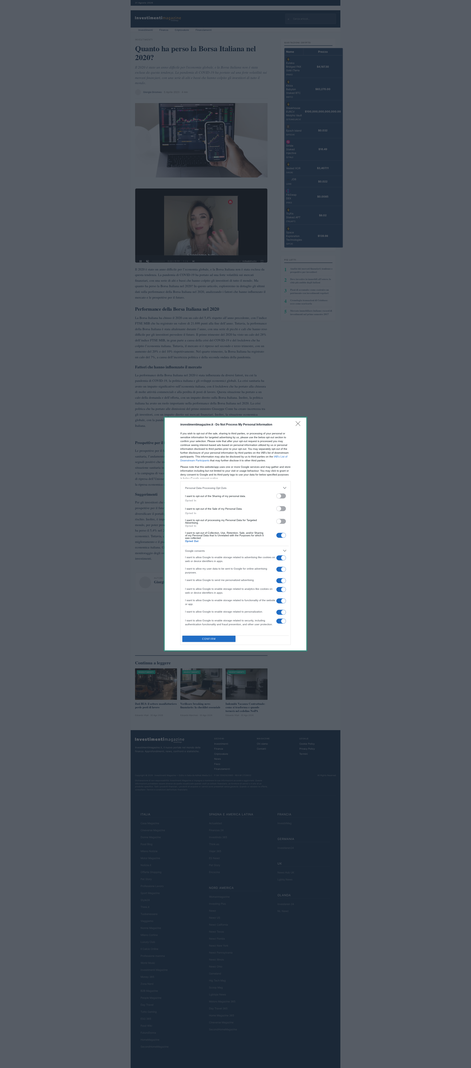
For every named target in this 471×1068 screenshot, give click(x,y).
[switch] (281, 495)
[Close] (299, 424)
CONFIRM (209, 639)
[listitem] (235, 488)
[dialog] (235, 534)
